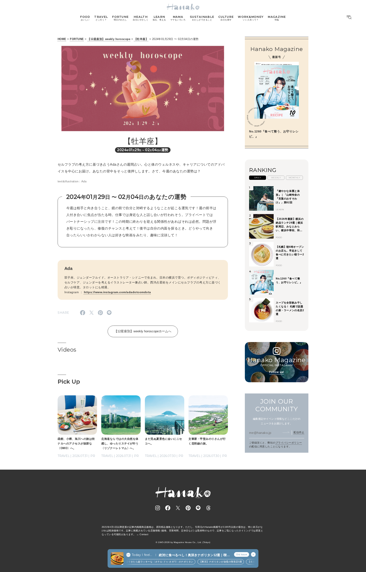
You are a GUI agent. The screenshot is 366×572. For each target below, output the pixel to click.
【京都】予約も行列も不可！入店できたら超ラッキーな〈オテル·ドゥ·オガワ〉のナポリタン (132, 561)
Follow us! (276, 372)
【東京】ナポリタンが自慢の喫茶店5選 (210, 561)
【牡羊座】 (141, 39)
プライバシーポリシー (289, 442)
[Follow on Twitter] (178, 508)
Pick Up (69, 381)
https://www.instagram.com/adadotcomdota (117, 292)
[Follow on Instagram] (157, 508)
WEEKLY (276, 177)
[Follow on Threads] (208, 508)
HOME (62, 39)
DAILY (257, 177)
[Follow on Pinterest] (188, 508)
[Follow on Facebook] (168, 508)
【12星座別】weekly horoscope (108, 39)
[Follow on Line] (198, 508)
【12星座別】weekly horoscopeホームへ (142, 331)
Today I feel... (142, 554)
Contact (144, 534)
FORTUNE (77, 39)
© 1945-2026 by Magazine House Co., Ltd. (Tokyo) (183, 542)
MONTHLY (294, 177)
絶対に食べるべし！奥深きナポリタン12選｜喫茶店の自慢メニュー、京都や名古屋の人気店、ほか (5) (194, 555)
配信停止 (299, 432)
